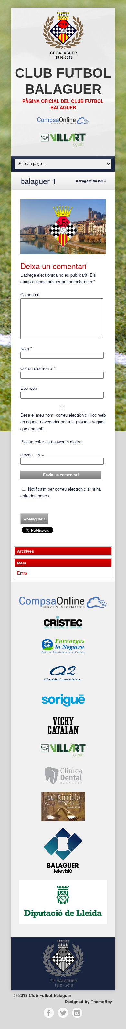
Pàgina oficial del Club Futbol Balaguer (63, 104)
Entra (22, 573)
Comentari (29, 294)
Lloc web (28, 388)
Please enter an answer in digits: (50, 441)
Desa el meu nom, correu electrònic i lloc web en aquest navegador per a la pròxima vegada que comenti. (63, 422)
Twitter (63, 1013)
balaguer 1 (35, 519)
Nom (26, 348)
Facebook (49, 1013)
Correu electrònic (37, 368)
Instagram (77, 1013)
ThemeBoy (101, 1001)
